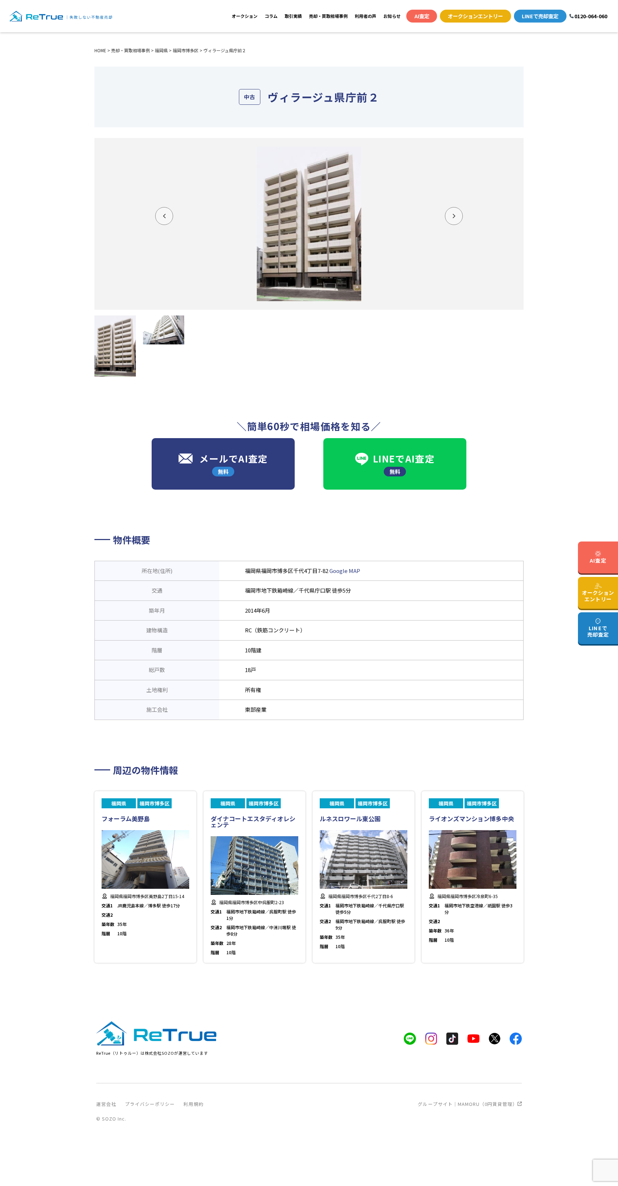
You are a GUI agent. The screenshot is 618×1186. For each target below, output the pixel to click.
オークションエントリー (475, 16)
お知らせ (392, 16)
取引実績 (293, 16)
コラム (271, 16)
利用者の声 (365, 16)
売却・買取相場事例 (328, 16)
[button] (164, 216)
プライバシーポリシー (150, 1104)
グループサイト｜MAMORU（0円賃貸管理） (468, 1104)
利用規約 (193, 1104)
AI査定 (422, 16)
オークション (245, 16)
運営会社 (106, 1104)
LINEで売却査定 (540, 16)
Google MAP (344, 570)
